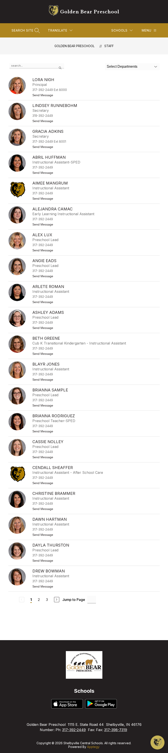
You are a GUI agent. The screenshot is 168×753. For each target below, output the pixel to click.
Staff (109, 46)
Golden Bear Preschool (74, 46)
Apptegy (93, 747)
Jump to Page (73, 599)
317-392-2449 (74, 730)
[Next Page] (56, 599)
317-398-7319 (115, 730)
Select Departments (122, 66)
